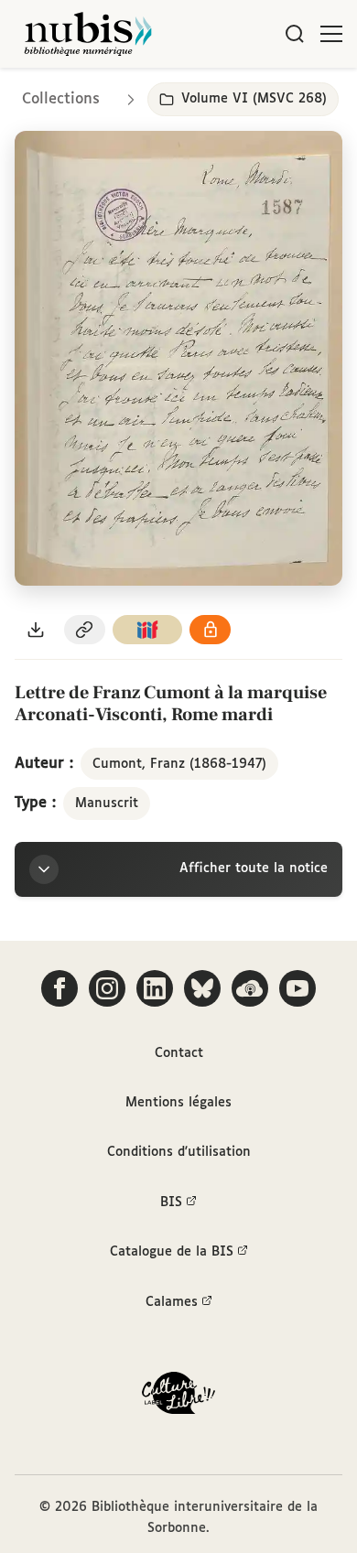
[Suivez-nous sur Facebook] (59, 988)
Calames (172, 1302)
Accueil (266, 94)
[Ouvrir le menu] (331, 34)
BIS (171, 1202)
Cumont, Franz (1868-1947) (179, 764)
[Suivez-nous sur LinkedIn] (154, 988)
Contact (179, 1053)
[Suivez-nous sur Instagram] (107, 988)
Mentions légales (178, 1102)
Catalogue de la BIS (171, 1252)
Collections (61, 99)
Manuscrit (106, 803)
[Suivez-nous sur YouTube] (297, 988)
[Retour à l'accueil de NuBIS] (88, 34)
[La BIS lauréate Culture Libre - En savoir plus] (178, 1397)
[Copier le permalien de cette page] (85, 630)
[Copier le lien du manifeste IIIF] (147, 630)
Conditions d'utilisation (179, 1152)
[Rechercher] (295, 34)
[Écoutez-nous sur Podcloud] (250, 988)
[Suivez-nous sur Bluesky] (202, 988)
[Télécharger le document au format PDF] (36, 630)
